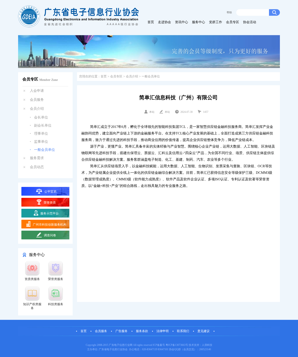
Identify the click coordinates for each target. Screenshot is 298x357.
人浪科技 (207, 345)
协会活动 (249, 22)
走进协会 (164, 22)
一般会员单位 (44, 150)
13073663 (180, 345)
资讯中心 (181, 22)
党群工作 (215, 22)
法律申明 (162, 331)
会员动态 (37, 167)
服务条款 (142, 331)
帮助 (229, 12)
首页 (150, 22)
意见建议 (203, 331)
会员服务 (37, 99)
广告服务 (121, 331)
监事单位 (41, 141)
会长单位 (41, 117)
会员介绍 (132, 76)
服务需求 (37, 158)
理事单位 (41, 133)
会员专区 (232, 22)
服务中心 (198, 22)
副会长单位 (42, 125)
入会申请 (37, 90)
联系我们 (183, 331)
